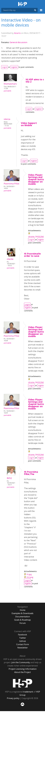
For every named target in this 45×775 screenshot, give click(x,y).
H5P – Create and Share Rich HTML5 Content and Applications (22, 4)
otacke (10, 258)
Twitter (22, 637)
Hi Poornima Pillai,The (31, 473)
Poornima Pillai (11, 183)
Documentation (22, 616)
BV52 (9, 478)
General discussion (18, 42)
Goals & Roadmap (22, 619)
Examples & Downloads (22, 613)
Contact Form (22, 644)
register (14, 67)
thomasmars (10, 83)
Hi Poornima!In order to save (32, 254)
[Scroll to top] (22, 706)
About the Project (22, 672)
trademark (28, 691)
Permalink (7, 91)
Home (22, 610)
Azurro (17, 33)
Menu (41, 11)
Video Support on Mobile (29, 124)
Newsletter (22, 647)
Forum (23, 623)
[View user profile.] (10, 80)
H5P (22, 683)
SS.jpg (29, 574)
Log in (4, 67)
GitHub (22, 641)
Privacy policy (13, 698)
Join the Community (20, 662)
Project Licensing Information (22, 669)
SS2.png (29, 577)
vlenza (7, 119)
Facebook (22, 634)
